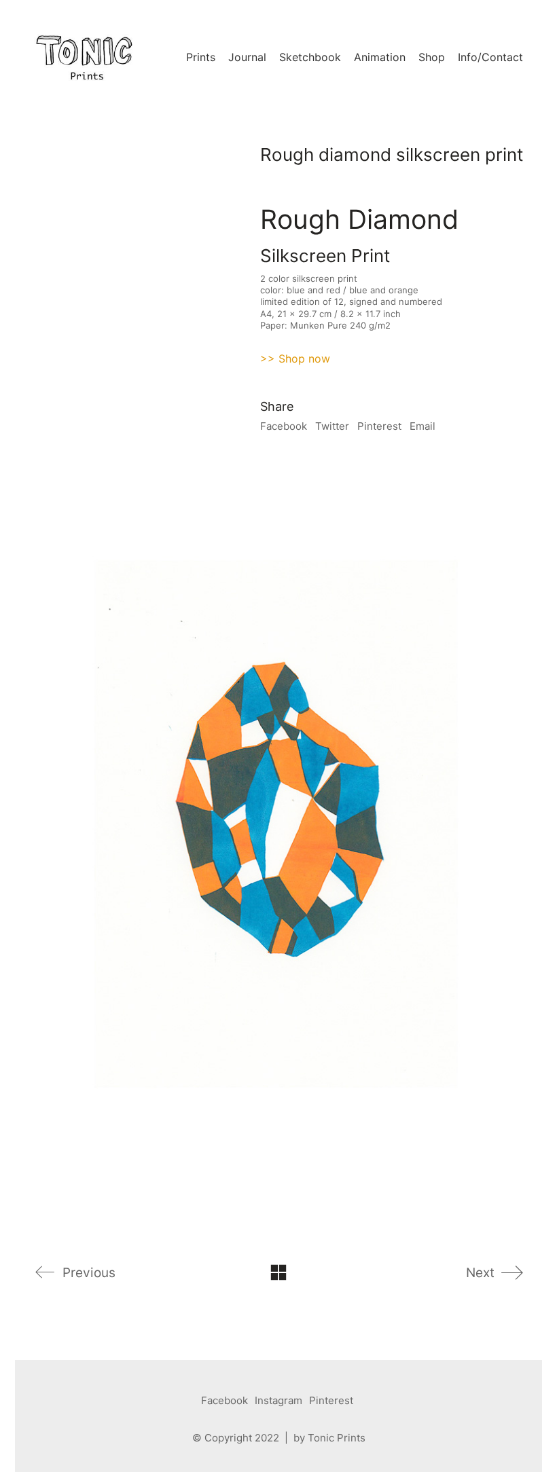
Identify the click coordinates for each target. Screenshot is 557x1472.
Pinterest (379, 426)
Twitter (332, 426)
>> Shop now (295, 358)
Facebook (283, 426)
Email (422, 426)
